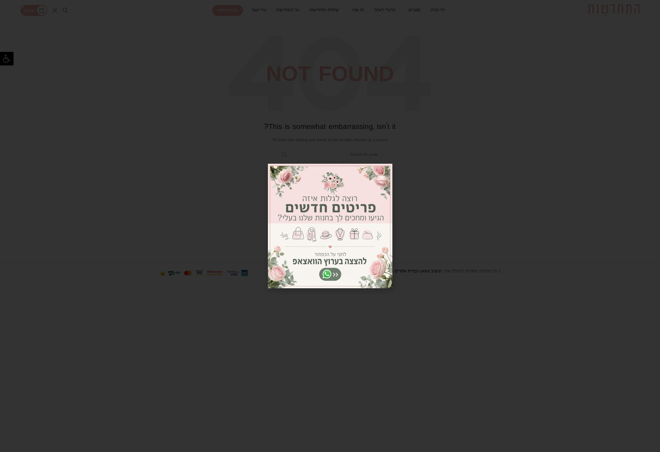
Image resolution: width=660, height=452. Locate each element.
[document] (330, 226)
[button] (275, 171)
